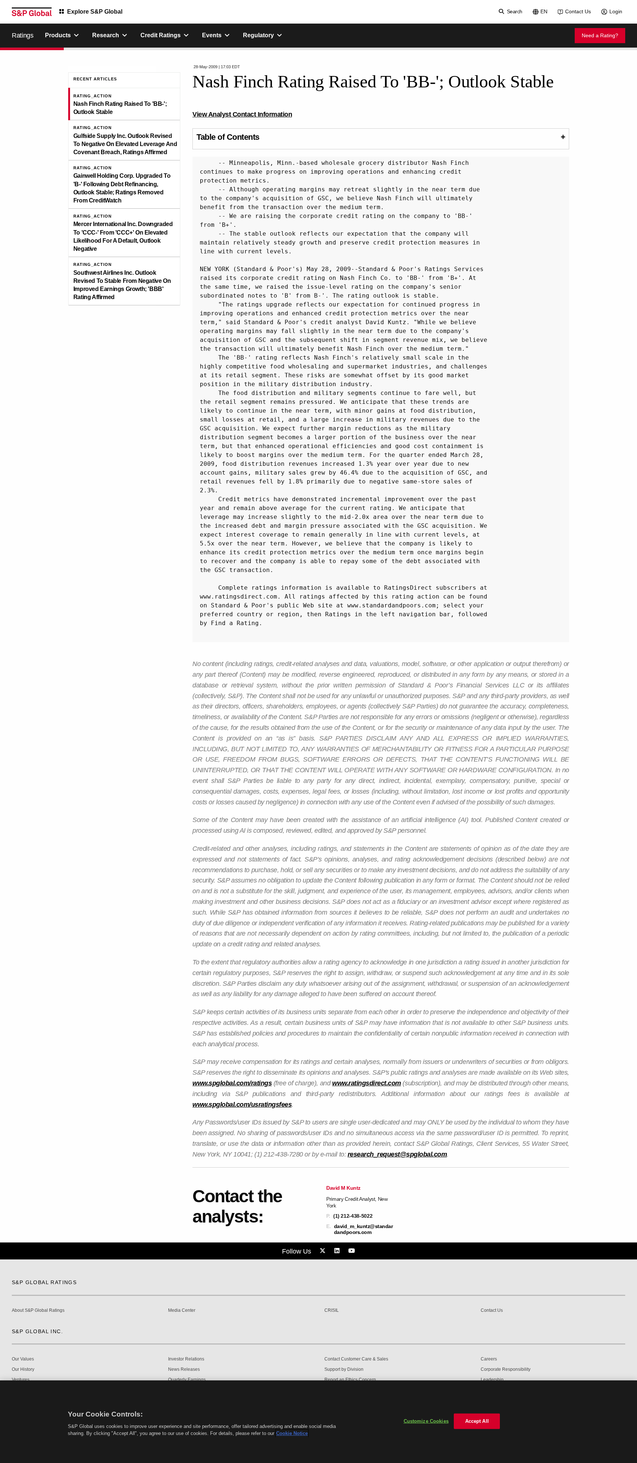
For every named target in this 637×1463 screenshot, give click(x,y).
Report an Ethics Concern (350, 1379)
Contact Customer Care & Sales (356, 1359)
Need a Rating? (600, 35)
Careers (489, 1359)
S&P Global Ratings (44, 1282)
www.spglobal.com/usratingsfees (242, 1104)
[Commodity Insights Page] (323, 1251)
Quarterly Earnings (187, 1379)
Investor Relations (186, 1359)
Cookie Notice (292, 1433)
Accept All (477, 1421)
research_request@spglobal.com (397, 1154)
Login (615, 11)
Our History (23, 1369)
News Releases (184, 1369)
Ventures (20, 1379)
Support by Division (343, 1369)
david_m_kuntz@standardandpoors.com (363, 1229)
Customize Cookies (426, 1421)
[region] (318, 1421)
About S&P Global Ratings (38, 1310)
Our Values (23, 1359)
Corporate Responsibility (505, 1369)
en (543, 11)
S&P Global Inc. (37, 1331)
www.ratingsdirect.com (366, 1083)
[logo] (32, 11)
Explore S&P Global (94, 11)
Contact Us (578, 11)
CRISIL (331, 1310)
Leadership (492, 1379)
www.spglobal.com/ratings (232, 1083)
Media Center (181, 1310)
